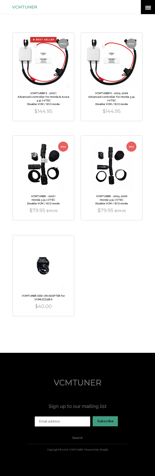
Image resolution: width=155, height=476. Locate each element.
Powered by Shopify (96, 449)
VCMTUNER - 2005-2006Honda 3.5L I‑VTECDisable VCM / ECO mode (111, 200)
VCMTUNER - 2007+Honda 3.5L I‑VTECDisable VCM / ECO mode (43, 200)
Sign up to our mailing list (78, 406)
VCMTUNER (24, 6)
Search (77, 438)
